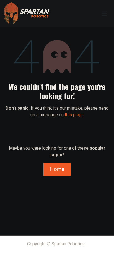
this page (74, 114)
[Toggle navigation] (104, 13)
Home (57, 169)
